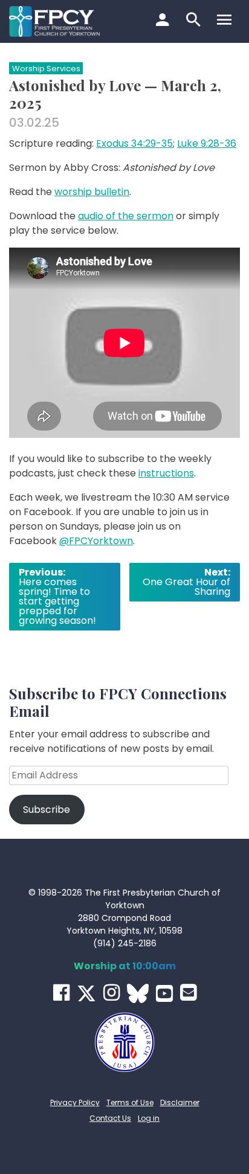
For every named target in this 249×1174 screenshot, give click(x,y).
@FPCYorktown (96, 541)
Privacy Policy (75, 1102)
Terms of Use (130, 1102)
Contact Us (110, 1118)
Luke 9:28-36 (206, 143)
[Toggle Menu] (226, 21)
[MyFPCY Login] (164, 21)
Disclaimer (179, 1102)
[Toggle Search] (195, 21)
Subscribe (46, 809)
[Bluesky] (137, 993)
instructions (166, 473)
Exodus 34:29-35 (134, 143)
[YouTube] (164, 993)
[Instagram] (111, 992)
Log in (149, 1118)
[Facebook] (61, 992)
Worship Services (46, 68)
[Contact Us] (188, 992)
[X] (86, 993)
